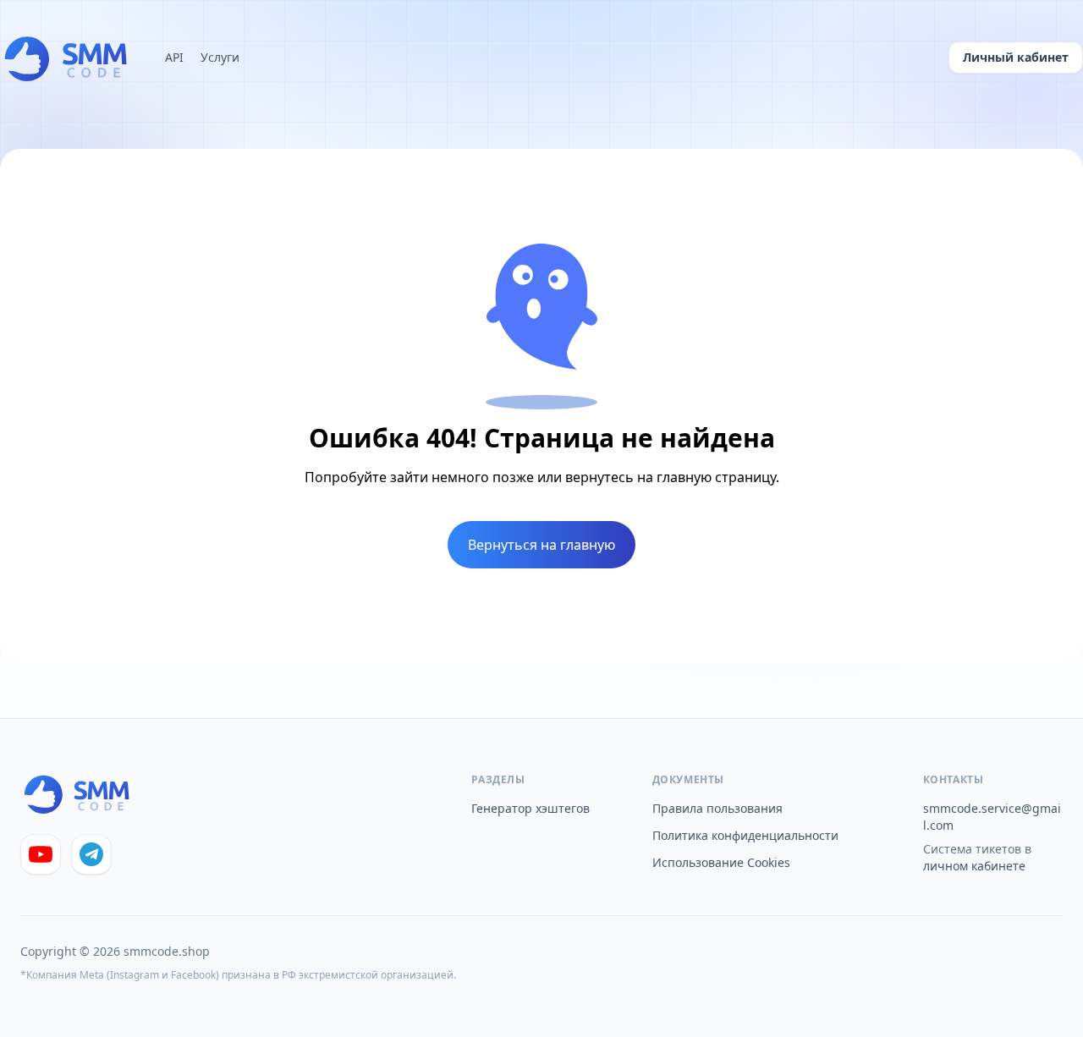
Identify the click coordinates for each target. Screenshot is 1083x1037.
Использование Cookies (721, 862)
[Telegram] (91, 854)
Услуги (220, 57)
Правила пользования (717, 808)
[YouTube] (40, 854)
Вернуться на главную (541, 544)
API (174, 57)
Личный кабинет (1016, 57)
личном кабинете (974, 866)
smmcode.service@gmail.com (992, 816)
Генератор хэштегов (530, 808)
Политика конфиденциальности (745, 835)
